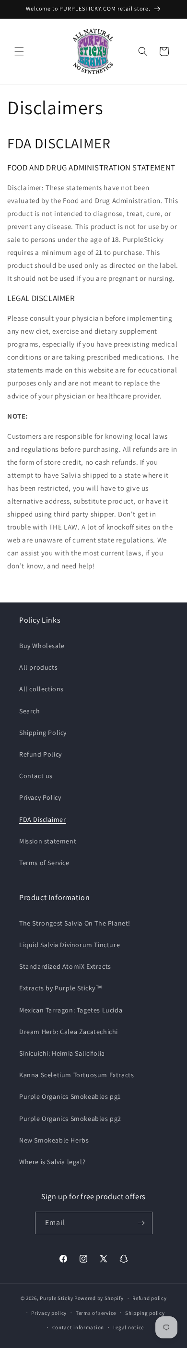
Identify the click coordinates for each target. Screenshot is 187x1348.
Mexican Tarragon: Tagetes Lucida (70, 1010)
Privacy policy (49, 1313)
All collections (41, 689)
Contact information (78, 1327)
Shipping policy (145, 1313)
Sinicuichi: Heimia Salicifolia (62, 1053)
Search (29, 711)
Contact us (36, 775)
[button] (19, 51)
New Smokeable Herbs (54, 1140)
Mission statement (47, 841)
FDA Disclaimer (42, 819)
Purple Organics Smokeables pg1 (70, 1096)
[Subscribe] (141, 1223)
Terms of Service (44, 862)
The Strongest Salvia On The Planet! (74, 923)
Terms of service (96, 1313)
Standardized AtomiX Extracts (65, 966)
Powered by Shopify (99, 1298)
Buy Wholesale (42, 645)
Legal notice (128, 1327)
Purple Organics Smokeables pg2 (70, 1118)
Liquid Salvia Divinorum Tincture (69, 944)
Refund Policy (40, 754)
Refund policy (149, 1298)
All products (38, 667)
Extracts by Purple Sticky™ (61, 988)
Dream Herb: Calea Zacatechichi (68, 1031)
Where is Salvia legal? (52, 1161)
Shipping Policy (43, 732)
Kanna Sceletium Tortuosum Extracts (76, 1075)
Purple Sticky (56, 1298)
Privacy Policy (40, 797)
